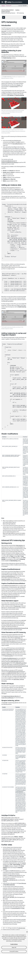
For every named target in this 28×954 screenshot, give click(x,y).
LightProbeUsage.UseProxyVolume (16, 671)
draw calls (3, 31)
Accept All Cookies (14, 951)
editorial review (21, 928)
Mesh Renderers (9, 649)
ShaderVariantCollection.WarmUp (11, 696)
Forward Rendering (15, 908)
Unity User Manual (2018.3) (7, 10)
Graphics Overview (5, 11)
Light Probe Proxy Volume (9, 640)
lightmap (3, 639)
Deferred (9, 654)
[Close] (27, 931)
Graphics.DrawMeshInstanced (8, 160)
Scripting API (8, 5)
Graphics (17, 10)
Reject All (14, 947)
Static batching (19, 545)
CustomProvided (5, 662)
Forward (3, 654)
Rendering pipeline (9, 655)
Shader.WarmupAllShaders (7, 697)
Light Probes (17, 637)
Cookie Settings (14, 944)
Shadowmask (17, 606)
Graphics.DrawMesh (5, 579)
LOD (22, 757)
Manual (3, 5)
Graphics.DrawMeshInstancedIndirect (9, 162)
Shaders (19, 85)
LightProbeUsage (14, 661)
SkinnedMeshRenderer (17, 143)
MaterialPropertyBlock (21, 662)
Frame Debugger (22, 883)
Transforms (17, 189)
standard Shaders (14, 86)
